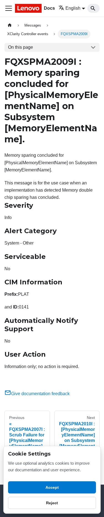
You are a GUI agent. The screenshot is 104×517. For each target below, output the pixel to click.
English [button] (72, 8)
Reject (52, 503)
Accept (52, 487)
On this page (20, 47)
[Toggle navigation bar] (8, 8)
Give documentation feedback (40, 393)
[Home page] (9, 25)
